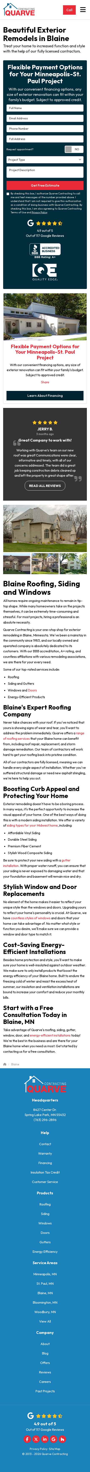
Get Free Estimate (45, 185)
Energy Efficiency (45, 1251)
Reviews (45, 1372)
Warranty (45, 1153)
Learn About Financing (45, 395)
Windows (45, 1223)
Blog (45, 1353)
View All (45, 1321)
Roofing (45, 1204)
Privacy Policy (39, 212)
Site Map (54, 1449)
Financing (45, 1163)
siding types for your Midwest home (32, 825)
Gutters (45, 1242)
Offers (45, 1363)
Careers (45, 1382)
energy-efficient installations (50, 1035)
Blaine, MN (45, 1293)
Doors (32, 690)
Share (45, 382)
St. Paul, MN (45, 1283)
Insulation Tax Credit (45, 1172)
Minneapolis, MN (45, 1274)
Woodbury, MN (45, 1312)
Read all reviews (45, 486)
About (45, 1344)
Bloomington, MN (45, 1302)
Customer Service (45, 1182)
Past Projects (45, 1391)
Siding (45, 1214)
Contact (45, 1144)
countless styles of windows (31, 918)
